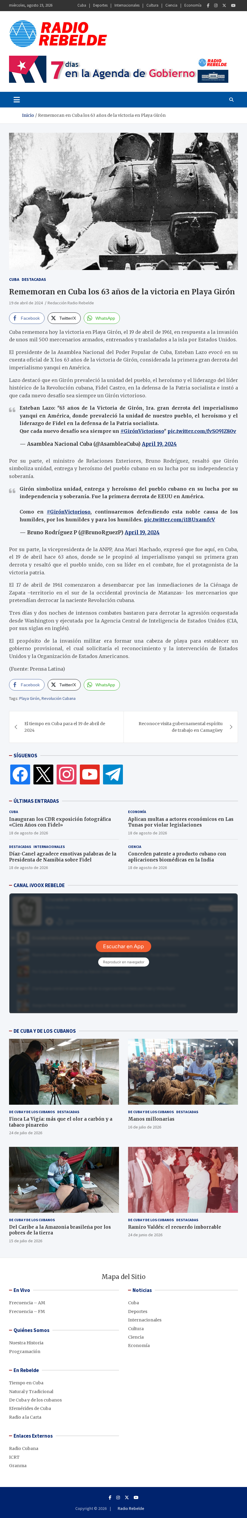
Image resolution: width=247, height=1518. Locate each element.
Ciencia (171, 5)
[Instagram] (216, 5)
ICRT (14, 1457)
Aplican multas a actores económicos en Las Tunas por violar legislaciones (180, 822)
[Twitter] (224, 5)
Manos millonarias (151, 1119)
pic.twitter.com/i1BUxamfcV (179, 520)
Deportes (100, 5)
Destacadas (34, 279)
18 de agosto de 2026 (28, 833)
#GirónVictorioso (142, 431)
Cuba (81, 5)
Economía (193, 5)
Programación (24, 1351)
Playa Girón (29, 698)
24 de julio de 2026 (25, 1132)
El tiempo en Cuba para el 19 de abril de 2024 (64, 727)
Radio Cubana (23, 1448)
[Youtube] (233, 5)
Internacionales (126, 5)
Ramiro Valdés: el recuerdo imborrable (174, 1227)
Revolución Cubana (59, 698)
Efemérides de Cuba (30, 1408)
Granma (18, 1465)
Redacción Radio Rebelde (71, 303)
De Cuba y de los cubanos (32, 1112)
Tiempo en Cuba (26, 1383)
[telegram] (113, 774)
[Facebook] (208, 5)
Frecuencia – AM (27, 1302)
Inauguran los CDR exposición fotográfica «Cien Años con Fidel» (60, 822)
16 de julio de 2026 (144, 1127)
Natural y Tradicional (31, 1391)
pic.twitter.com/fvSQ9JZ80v (201, 431)
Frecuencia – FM (27, 1311)
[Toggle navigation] (16, 99)
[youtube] (90, 774)
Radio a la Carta (25, 1417)
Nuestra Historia (26, 1343)
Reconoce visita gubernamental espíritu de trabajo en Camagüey (181, 727)
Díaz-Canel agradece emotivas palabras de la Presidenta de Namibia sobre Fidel (62, 857)
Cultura (152, 5)
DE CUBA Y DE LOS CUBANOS (45, 1031)
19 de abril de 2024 (26, 303)
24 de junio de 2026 (145, 1234)
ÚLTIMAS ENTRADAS (36, 801)
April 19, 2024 (159, 444)
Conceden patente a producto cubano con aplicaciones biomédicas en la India (177, 857)
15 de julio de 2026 (25, 1240)
